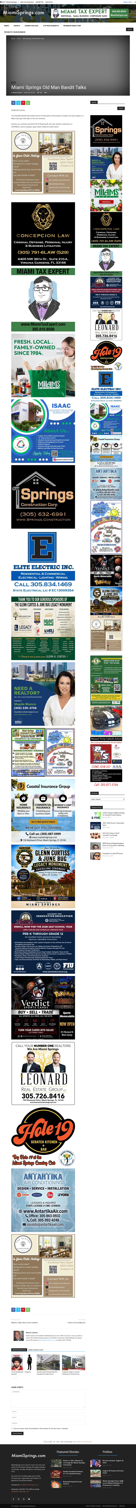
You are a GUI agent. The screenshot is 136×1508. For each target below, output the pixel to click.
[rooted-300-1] (106, 650)
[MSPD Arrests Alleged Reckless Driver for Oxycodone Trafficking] (95, 846)
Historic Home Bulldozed (76, 1323)
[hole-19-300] (106, 370)
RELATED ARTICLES (19, 1350)
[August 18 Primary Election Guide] (95, 1473)
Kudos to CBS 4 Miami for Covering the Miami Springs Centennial (74, 1463)
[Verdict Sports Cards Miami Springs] (48, 1007)
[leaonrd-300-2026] (106, 340)
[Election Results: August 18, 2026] (95, 1463)
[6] (48, 497)
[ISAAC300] (106, 434)
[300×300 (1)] (106, 308)
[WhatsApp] (28, 103)
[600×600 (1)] (48, 942)
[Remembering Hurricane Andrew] (56, 1484)
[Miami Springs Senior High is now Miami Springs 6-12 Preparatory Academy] (95, 1483)
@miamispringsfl (82, 1442)
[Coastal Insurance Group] (48, 810)
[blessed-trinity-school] (106, 787)
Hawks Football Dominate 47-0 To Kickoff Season (73, 1473)
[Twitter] (18, 103)
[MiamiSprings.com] (24, 13)
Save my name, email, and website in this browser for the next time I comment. (40, 1428)
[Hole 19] (48, 1136)
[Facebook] (13, 103)
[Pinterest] (23, 103)
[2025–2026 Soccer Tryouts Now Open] (95, 825)
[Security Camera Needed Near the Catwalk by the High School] (48, 1362)
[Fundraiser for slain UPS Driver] (95, 856)
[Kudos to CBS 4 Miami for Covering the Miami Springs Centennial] (56, 1463)
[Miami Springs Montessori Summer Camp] (48, 752)
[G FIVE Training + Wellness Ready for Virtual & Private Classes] (95, 815)
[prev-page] (12, 1378)
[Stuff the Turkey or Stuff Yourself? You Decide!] (95, 836)
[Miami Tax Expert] (48, 299)
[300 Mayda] (106, 179)
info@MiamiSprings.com (29, 1485)
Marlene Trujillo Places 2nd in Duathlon (24, 1323)
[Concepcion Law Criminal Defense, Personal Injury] (48, 234)
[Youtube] (29, 1499)
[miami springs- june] (48, 365)
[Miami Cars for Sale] (106, 736)
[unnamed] (48, 1073)
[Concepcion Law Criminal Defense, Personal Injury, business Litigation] (106, 243)
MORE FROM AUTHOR (35, 1350)
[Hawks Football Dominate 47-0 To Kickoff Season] (56, 1474)
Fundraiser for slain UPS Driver (113, 853)
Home (13, 38)
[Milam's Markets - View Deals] (106, 211)
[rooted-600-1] (48, 162)
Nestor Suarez (17, 92)
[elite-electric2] (48, 562)
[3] (106, 146)
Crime (19, 38)
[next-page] (16, 1378)
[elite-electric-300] (106, 402)
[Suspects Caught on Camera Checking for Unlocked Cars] (73, 1362)
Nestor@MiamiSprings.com (47, 1340)
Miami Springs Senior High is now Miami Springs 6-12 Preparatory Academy (113, 1483)
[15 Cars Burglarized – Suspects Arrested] (22, 1362)
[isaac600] (48, 431)
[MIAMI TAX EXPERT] (89, 18)
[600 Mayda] (48, 694)
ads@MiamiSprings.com (20, 1491)
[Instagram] (18, 1499)
